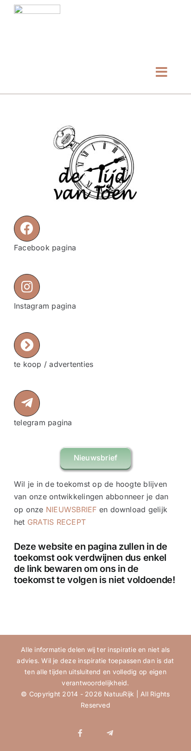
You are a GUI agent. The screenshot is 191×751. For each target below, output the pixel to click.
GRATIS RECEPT (56, 522)
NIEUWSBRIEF (71, 509)
